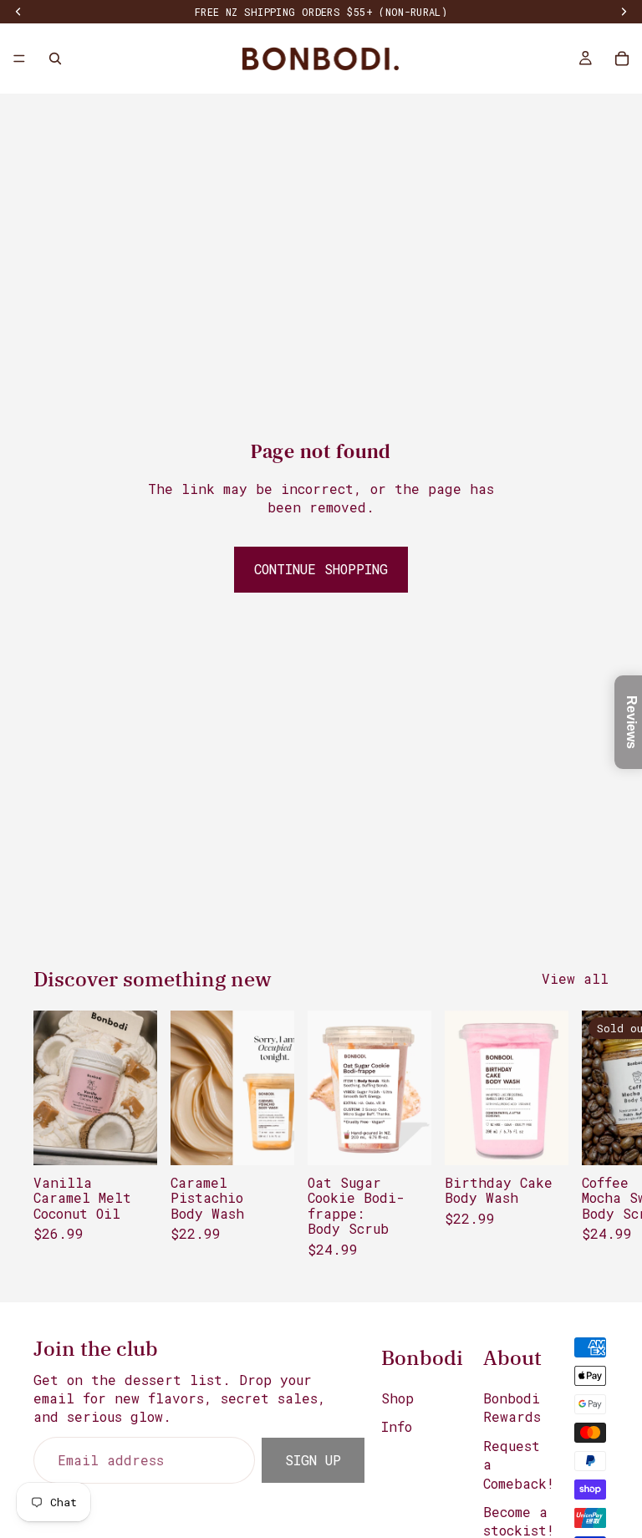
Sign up (313, 1460)
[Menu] (19, 58)
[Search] (55, 58)
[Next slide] (590, 1142)
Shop (397, 1398)
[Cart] (622, 58)
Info (396, 1426)
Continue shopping (321, 569)
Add (145, 1139)
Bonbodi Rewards (512, 1407)
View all (575, 978)
